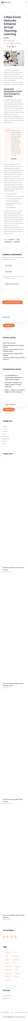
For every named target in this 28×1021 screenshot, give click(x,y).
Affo (7, 38)
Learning (7, 963)
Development (16, 956)
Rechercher (6, 317)
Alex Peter (8, 382)
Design (6, 956)
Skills (16, 969)
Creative (5, 429)
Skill (4, 444)
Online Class (8, 966)
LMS (14, 963)
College (5, 426)
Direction (7, 959)
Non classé (6, 436)
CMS (18, 239)
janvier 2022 (7, 998)
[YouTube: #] (15, 936)
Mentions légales (5, 1012)
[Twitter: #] (8, 936)
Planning (17, 966)
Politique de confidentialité (21, 1012)
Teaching (17, 973)
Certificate (11, 239)
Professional (8, 241)
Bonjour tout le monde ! (9, 343)
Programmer (6, 439)
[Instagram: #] (11, 936)
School (4, 441)
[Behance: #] (4, 936)
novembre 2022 (8, 996)
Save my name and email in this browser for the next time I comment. (14, 277)
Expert (4, 434)
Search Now (8, 409)
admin (7, 390)
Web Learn (15, 976)
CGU (12, 1012)
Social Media (8, 973)
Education (5, 431)
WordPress (16, 241)
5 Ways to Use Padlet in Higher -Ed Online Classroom (13, 385)
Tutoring (7, 976)
